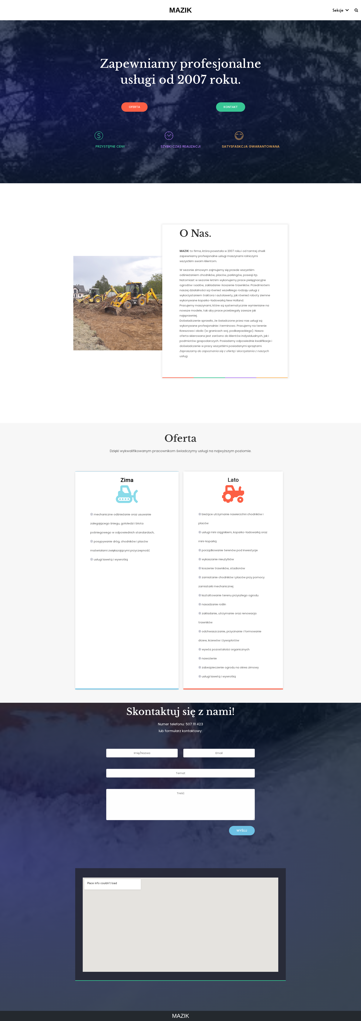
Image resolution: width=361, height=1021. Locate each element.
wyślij (242, 830)
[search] (356, 10)
